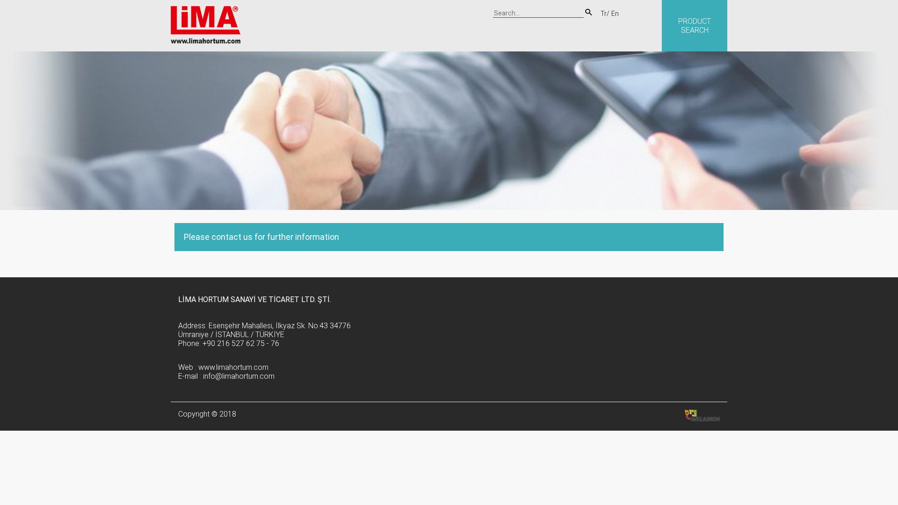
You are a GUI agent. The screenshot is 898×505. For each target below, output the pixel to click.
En (615, 13)
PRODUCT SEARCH (694, 26)
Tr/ (605, 13)
